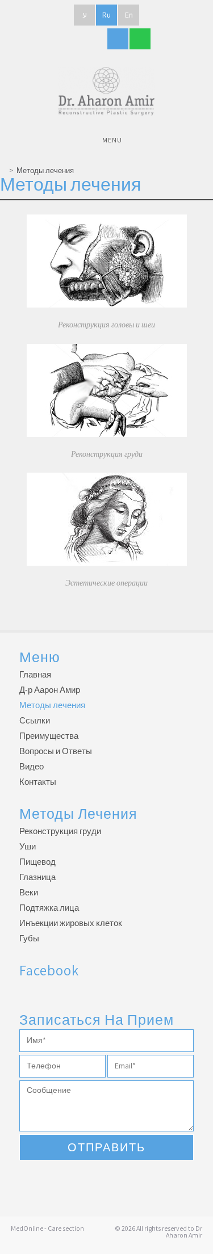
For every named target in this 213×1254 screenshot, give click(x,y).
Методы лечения (45, 170)
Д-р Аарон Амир (49, 689)
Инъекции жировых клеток (70, 923)
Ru (106, 15)
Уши (27, 846)
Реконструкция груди (60, 831)
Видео (31, 766)
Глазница (37, 877)
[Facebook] (73, 38)
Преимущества (48, 735)
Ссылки (34, 720)
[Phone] (117, 38)
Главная (35, 674)
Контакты (37, 781)
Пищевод (37, 861)
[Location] (140, 38)
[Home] (3, 170)
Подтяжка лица (49, 907)
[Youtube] (95, 38)
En (129, 15)
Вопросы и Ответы (55, 751)
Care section (66, 1228)
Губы (29, 938)
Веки (28, 892)
